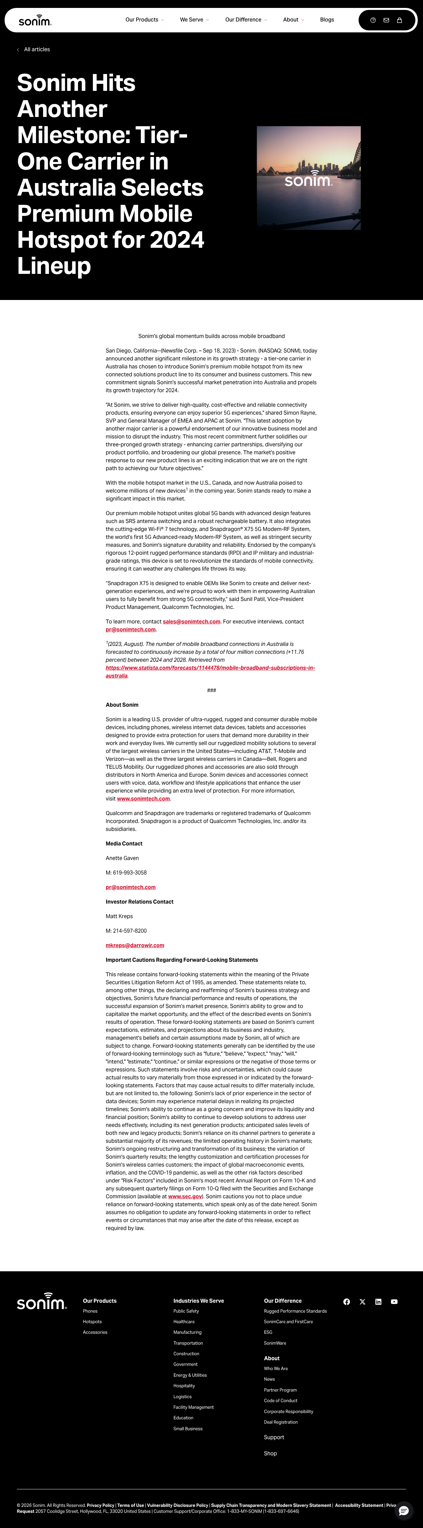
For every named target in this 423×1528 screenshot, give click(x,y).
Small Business (188, 1429)
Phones (90, 1311)
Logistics (182, 1396)
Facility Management (193, 1407)
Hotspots (92, 1321)
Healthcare (184, 1321)
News (269, 1379)
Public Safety (186, 1311)
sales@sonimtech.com (191, 621)
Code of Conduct (280, 1400)
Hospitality (184, 1386)
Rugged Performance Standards (295, 1311)
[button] (404, 1510)
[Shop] (399, 20)
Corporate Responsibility (288, 1411)
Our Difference (283, 1301)
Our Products (100, 1301)
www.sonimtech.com (143, 798)
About (272, 1358)
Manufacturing (187, 1332)
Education (183, 1418)
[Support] (373, 20)
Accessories (95, 1332)
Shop (270, 1453)
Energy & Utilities (190, 1375)
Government (185, 1364)
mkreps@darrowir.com (135, 945)
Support (274, 1437)
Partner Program (280, 1390)
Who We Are (276, 1368)
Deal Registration (281, 1422)
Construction (186, 1354)
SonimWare (275, 1343)
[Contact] (386, 20)
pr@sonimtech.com (131, 629)
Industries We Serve (198, 1301)
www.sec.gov (185, 1196)
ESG (268, 1332)
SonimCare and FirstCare (288, 1321)
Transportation (188, 1343)
